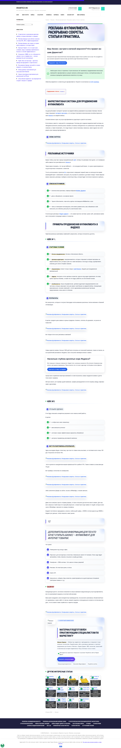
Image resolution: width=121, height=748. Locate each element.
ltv (65, 172)
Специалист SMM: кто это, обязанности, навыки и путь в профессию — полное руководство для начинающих (28, 56)
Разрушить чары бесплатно (57, 63)
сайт (74, 160)
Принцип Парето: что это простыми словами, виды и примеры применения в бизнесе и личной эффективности (27, 49)
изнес (51, 115)
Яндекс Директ (81, 191)
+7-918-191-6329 (72, 8)
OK (60, 746)
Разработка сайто (92, 664)
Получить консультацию (66, 659)
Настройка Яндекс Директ (79, 664)
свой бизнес (77, 269)
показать (62, 91)
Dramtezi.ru (22, 8)
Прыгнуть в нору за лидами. (57, 369)
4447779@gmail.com (94, 8)
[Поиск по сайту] (102, 14)
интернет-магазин (61, 113)
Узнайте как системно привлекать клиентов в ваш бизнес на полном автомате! (34, 1)
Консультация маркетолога (64, 664)
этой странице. (94, 82)
